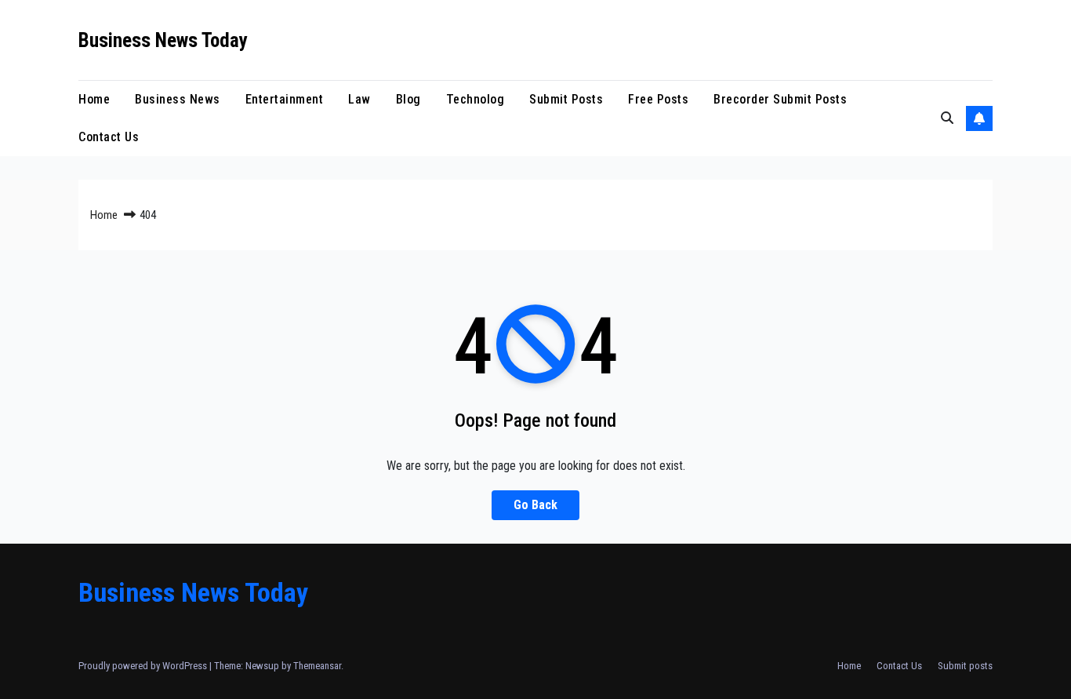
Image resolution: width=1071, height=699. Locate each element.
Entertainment (284, 99)
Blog (408, 99)
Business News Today (163, 40)
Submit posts (566, 99)
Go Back (535, 504)
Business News (177, 99)
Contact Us (108, 136)
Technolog (475, 99)
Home (94, 99)
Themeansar (317, 666)
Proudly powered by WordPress (143, 666)
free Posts (658, 99)
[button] (947, 118)
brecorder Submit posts (780, 99)
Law (359, 99)
